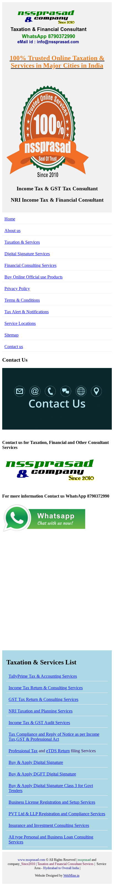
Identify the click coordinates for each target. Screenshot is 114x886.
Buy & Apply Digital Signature (36, 762)
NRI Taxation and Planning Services (40, 711)
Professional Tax (23, 750)
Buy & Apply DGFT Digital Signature (42, 774)
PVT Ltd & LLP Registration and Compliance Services (57, 813)
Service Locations (20, 323)
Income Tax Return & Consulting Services (46, 687)
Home (9, 219)
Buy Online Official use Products (33, 277)
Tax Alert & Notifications (26, 311)
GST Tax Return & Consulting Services (43, 699)
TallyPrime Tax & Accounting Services (43, 676)
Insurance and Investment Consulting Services (49, 825)
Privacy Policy (17, 288)
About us (12, 230)
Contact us (13, 346)
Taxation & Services (22, 242)
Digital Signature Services (27, 253)
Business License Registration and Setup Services (52, 802)
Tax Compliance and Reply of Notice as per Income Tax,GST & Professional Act (54, 737)
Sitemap (11, 335)
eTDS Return (58, 750)
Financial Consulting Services (30, 265)
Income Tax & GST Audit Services (39, 722)
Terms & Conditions (22, 300)
